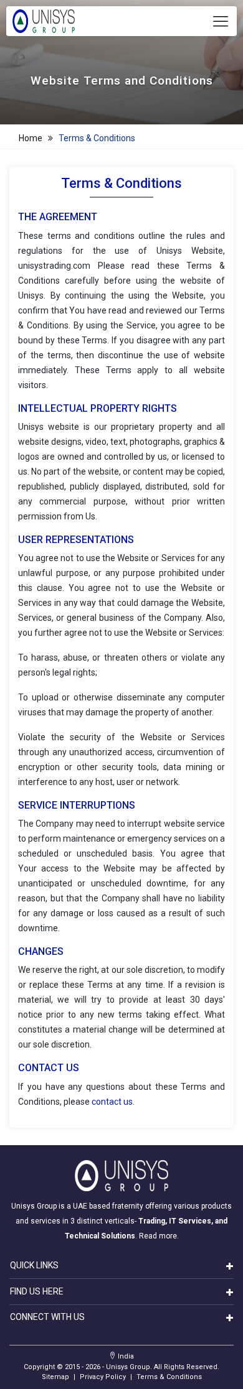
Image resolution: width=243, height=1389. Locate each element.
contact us (112, 1102)
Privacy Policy (103, 1377)
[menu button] (221, 21)
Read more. (159, 1236)
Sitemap (55, 1377)
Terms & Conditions (97, 138)
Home (30, 138)
